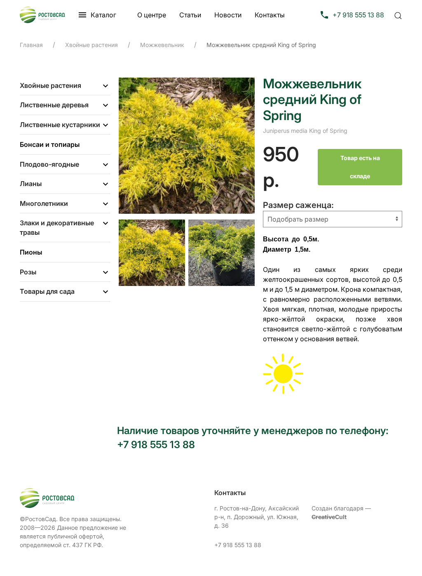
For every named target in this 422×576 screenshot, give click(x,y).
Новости (227, 15)
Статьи (190, 15)
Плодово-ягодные (49, 164)
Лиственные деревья (54, 105)
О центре (151, 15)
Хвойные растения (50, 85)
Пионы (31, 252)
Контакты (270, 15)
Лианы (31, 183)
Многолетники (44, 203)
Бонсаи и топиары (50, 144)
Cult (329, 516)
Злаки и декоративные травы (57, 227)
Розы (28, 272)
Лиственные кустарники (60, 124)
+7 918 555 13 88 (237, 544)
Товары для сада (47, 291)
